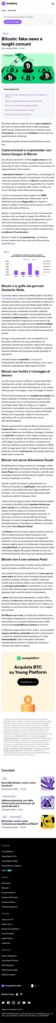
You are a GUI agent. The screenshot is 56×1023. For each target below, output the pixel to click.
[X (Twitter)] (3, 1002)
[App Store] (17, 994)
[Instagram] (13, 1002)
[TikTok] (18, 1002)
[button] (52, 3)
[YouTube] (24, 1002)
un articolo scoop (10, 299)
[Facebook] (8, 1002)
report (37, 359)
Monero (11, 243)
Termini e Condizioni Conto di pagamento (18, 748)
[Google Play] (21, 994)
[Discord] (29, 1002)
